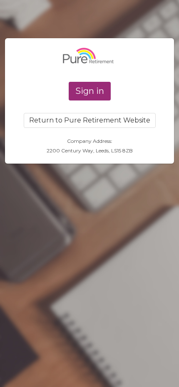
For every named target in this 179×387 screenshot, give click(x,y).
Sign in (89, 91)
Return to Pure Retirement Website (89, 120)
